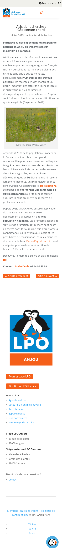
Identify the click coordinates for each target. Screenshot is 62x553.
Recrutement (16, 409)
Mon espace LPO (51, 3)
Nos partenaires (18, 418)
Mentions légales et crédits (22, 510)
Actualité (31, 35)
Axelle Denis (21, 266)
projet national (48, 185)
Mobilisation (45, 35)
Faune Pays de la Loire (21, 422)
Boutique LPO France (22, 386)
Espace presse (17, 413)
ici (4, 259)
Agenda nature (17, 400)
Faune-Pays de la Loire (39, 241)
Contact (13, 479)
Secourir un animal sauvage (25, 404)
